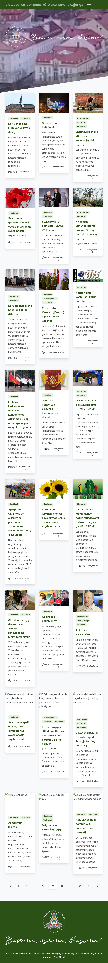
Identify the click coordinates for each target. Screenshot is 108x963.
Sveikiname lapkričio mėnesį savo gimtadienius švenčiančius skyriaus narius (53, 518)
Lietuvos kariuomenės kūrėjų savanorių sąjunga (44, 4)
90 (80, 886)
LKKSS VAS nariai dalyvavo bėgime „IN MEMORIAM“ (86, 405)
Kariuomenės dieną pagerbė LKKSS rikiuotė (20, 310)
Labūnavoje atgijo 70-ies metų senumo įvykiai (87, 136)
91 (89, 886)
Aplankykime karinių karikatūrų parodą (86, 297)
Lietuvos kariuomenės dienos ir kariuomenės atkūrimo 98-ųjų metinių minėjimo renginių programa (19, 414)
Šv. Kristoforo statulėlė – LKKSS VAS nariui (53, 226)
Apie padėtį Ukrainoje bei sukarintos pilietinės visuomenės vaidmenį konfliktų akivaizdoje (19, 522)
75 (43, 886)
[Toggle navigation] (89, 4)
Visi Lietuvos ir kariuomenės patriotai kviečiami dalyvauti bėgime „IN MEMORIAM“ (87, 518)
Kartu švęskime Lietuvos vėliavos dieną (19, 128)
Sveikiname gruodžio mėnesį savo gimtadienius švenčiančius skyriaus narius (19, 226)
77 (62, 886)
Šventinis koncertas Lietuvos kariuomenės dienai (50, 409)
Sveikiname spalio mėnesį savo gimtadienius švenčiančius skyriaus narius (19, 731)
